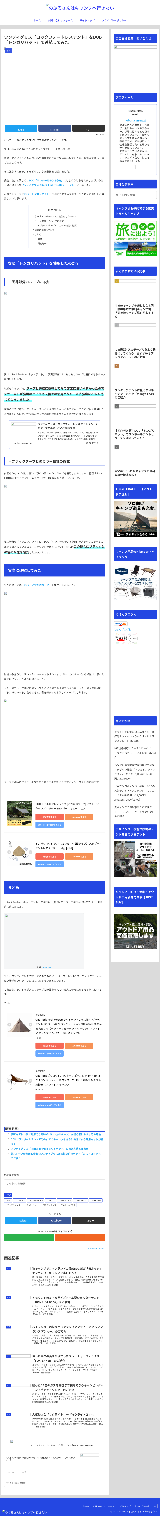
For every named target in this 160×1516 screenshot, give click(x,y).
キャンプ (51, 1200)
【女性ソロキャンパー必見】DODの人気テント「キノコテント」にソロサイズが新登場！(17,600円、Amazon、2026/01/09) (134, 792)
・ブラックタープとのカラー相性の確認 (57, 225)
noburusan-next (135, 120)
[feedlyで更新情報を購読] (29, 1237)
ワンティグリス (49, 1205)
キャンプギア (65, 1200)
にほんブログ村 (122, 629)
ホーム (85, 1506)
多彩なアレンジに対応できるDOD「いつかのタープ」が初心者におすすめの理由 (56, 1134)
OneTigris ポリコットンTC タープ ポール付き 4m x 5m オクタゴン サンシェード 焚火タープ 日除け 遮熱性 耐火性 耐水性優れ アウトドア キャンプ (68, 1080)
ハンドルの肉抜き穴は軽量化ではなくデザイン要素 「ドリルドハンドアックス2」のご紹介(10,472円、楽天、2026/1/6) (134, 771)
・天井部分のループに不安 (51, 221)
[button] (102, 1183)
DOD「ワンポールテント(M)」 (46, 180)
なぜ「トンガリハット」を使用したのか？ (55, 216)
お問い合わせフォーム (103, 1506)
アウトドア (20, 1200)
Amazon (47, 967)
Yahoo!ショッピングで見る (49, 824)
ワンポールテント (68, 1205)
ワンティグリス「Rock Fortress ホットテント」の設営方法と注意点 (49, 1148)
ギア (9, 1194)
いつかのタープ (36, 1200)
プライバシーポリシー (145, 1506)
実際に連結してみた (44, 230)
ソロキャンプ (82, 1200)
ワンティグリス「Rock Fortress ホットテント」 (49, 185)
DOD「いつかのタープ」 (38, 585)
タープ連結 (97, 1200)
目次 (50, 210)
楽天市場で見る (49, 817)
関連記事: (42, 243)
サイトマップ (124, 1506)
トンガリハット (31, 1205)
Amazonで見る (79, 817)
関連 (40, 238)
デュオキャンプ (13, 1205)
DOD (9, 1200)
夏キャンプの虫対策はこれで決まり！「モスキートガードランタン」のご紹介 (134, 811)
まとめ (38, 234)
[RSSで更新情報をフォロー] (80, 1237)
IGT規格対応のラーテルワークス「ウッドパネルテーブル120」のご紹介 (135, 752)
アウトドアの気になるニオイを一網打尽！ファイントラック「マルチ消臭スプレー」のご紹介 (134, 736)
